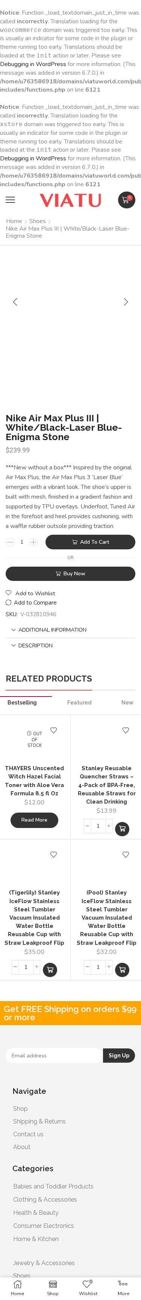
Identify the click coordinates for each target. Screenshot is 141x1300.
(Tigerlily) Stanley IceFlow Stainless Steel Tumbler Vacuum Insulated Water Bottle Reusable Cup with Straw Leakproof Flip (34, 917)
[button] (10, 200)
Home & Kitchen (36, 1239)
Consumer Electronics (43, 1225)
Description (35, 645)
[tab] (70, 630)
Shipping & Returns (39, 1121)
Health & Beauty (36, 1212)
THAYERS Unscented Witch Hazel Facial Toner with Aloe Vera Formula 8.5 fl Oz (34, 780)
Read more (34, 819)
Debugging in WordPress (33, 64)
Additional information (52, 629)
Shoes (37, 221)
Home (14, 221)
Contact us (28, 1134)
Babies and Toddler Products (53, 1186)
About (21, 1147)
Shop (20, 1108)
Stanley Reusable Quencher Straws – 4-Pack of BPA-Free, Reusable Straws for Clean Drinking (107, 785)
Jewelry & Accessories (44, 1263)
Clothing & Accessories (45, 1199)
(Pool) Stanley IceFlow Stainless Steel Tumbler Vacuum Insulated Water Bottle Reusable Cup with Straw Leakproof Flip (106, 917)
